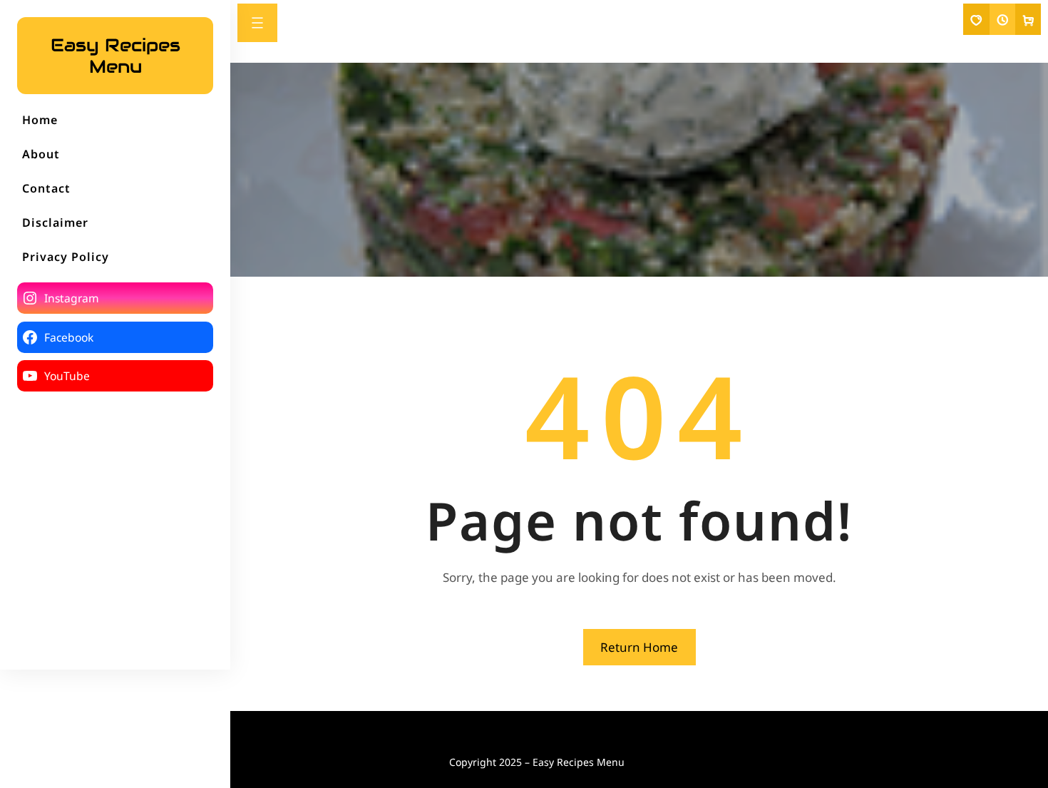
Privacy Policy (65, 257)
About (41, 154)
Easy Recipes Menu (115, 56)
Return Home (639, 647)
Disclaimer (55, 222)
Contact (46, 188)
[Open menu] (257, 23)
